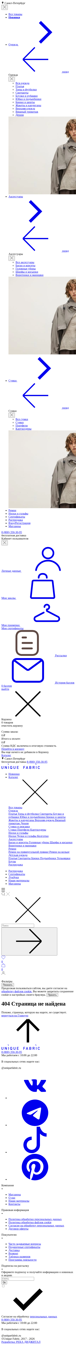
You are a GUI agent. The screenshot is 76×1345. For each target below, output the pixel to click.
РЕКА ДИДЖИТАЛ (20, 1341)
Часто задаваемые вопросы (24, 1243)
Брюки (35, 858)
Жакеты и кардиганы (28, 105)
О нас (11, 1197)
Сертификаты (16, 874)
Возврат (13, 1253)
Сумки (20, 422)
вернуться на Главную (14, 1015)
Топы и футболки (26, 89)
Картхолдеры (23, 428)
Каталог (6, 755)
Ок (4, 1282)
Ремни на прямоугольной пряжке (28, 851)
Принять (52, 995)
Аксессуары (15, 839)
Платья (20, 86)
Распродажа (15, 864)
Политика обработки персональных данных (35, 1219)
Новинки (14, 773)
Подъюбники (48, 858)
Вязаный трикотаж (27, 111)
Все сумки (22, 419)
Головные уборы (26, 268)
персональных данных (43, 1316)
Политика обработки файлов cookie (29, 1222)
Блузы (12, 861)
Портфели (22, 425)
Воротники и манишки (29, 274)
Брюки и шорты (25, 102)
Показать (8, 985)
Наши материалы (18, 880)
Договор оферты (18, 1228)
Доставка (14, 1250)
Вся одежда (22, 83)
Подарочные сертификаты (24, 1247)
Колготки (43, 836)
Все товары (15, 807)
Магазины (14, 883)
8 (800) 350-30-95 (37, 761)
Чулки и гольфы (27, 836)
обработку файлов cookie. (16, 991)
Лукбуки (13, 877)
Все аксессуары (25, 262)
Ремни (12, 848)
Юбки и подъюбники (28, 99)
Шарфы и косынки (27, 271)
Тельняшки (63, 858)
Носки (12, 836)
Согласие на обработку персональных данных (36, 1225)
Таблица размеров (19, 1256)
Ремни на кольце (59, 851)
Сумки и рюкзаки (19, 826)
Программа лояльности (22, 1259)
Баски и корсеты (25, 265)
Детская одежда (17, 855)
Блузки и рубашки (27, 95)
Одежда (13, 810)
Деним (20, 114)
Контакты (14, 1204)
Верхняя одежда (25, 108)
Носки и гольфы (18, 832)
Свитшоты (22, 92)
